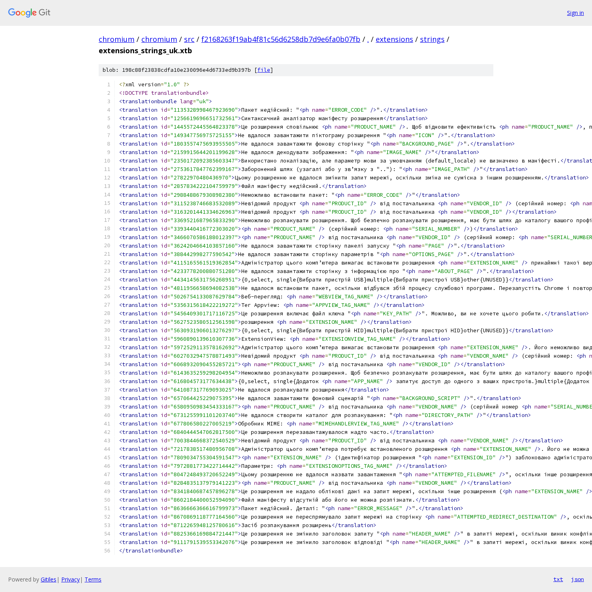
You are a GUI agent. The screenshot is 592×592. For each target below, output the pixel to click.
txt (558, 579)
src (189, 39)
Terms (93, 579)
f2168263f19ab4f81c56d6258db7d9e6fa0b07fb (280, 39)
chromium (117, 39)
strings (432, 39)
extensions (394, 39)
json (577, 579)
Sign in (575, 13)
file (263, 70)
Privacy (70, 579)
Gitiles (48, 579)
